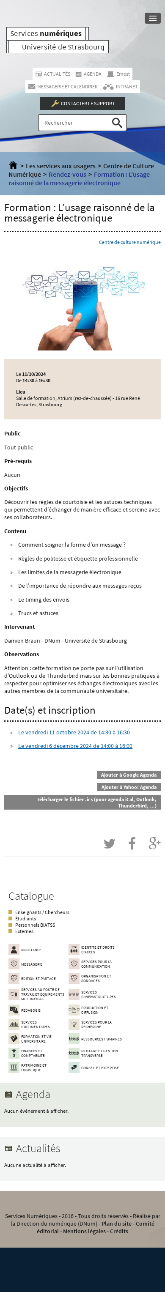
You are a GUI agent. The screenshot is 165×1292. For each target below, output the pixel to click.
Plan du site (117, 1223)
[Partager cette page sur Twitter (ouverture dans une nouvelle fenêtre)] (109, 843)
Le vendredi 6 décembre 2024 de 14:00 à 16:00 (75, 746)
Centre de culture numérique (130, 242)
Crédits (119, 1231)
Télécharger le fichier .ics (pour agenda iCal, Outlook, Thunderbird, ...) (97, 802)
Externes (24, 931)
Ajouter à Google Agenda (129, 775)
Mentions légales (84, 1231)
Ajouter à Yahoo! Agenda (129, 787)
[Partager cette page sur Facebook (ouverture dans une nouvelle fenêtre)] (132, 843)
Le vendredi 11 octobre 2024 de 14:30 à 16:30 (74, 732)
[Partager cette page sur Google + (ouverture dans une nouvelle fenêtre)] (154, 843)
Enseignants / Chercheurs (42, 912)
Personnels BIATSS (35, 925)
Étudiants (25, 918)
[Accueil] (13, 166)
